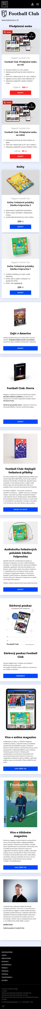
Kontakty (5, 980)
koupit (20, 589)
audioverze (18, 283)
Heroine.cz (5, 961)
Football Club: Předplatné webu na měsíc (20, 133)
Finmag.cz (5, 974)
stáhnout (20, 676)
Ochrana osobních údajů (10, 989)
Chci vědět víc (20, 769)
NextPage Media (7, 952)
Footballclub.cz (6, 964)
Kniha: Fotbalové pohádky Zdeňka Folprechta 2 (20, 204)
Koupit (20, 93)
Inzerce (4, 955)
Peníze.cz (5, 968)
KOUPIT (20, 348)
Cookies (4, 991)
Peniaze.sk (5, 971)
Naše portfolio (6, 958)
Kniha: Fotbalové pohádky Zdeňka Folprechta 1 (20, 267)
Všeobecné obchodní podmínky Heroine (15, 995)
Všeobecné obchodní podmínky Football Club (16, 993)
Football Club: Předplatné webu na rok (20, 63)
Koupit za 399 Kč (20, 509)
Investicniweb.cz (7, 977)
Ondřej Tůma (8, 924)
